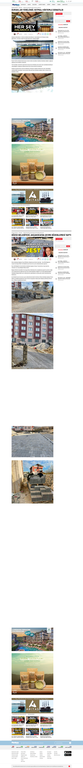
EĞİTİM (48, 4)
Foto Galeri (49, 751)
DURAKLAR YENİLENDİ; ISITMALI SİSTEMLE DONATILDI (21, 205)
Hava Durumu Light (15, 751)
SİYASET (53, 4)
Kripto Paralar (68, 747)
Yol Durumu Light (15, 755)
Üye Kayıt (55, 753)
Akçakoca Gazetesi (15, 7)
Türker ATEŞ (23, 751)
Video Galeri (49, 753)
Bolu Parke (23, 761)
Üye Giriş (55, 751)
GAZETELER (64, 4)
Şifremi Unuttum (57, 755)
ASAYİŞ (29, 4)
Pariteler (54, 747)
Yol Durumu (60, 747)
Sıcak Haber (49, 758)
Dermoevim (23, 753)
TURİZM (58, 4)
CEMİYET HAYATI (42, 4)
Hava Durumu (34, 747)
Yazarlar (48, 755)
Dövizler (41, 753)
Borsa (13, 747)
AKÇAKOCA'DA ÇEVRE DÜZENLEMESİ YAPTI (19, 714)
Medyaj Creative (24, 755)
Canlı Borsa (32, 751)
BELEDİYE (35, 4)
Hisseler (48, 747)
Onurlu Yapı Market (24, 758)
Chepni (22, 759)
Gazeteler (27, 747)
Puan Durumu (41, 747)
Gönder (68, 21)
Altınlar (41, 751)
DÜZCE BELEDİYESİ (31, 714)
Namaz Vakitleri (19, 747)
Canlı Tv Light (14, 758)
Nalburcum (23, 756)
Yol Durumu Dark (15, 756)
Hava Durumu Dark (15, 753)
